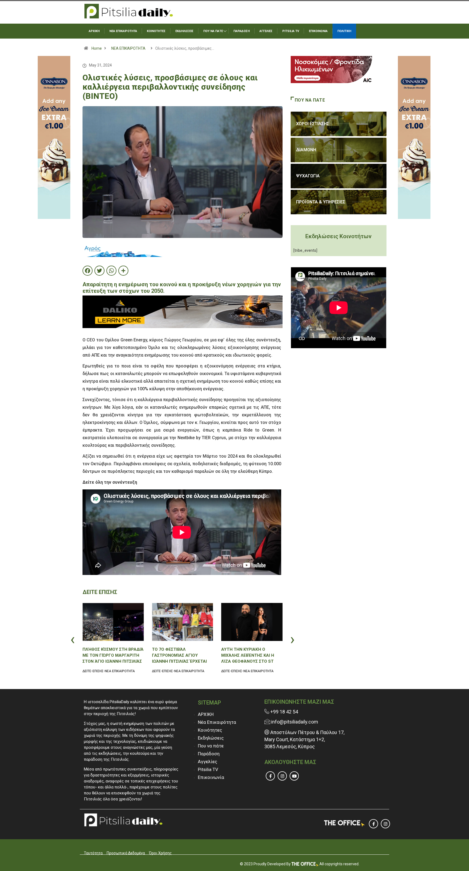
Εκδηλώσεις (211, 738)
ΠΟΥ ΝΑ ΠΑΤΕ (213, 31)
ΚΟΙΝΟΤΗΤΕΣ (156, 31)
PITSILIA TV (290, 31)
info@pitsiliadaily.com (294, 722)
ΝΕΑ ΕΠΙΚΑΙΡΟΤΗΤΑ (123, 31)
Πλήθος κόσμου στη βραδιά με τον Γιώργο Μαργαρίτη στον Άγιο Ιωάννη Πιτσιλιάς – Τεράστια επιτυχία (113, 655)
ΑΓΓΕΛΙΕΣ (265, 31)
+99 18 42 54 (283, 712)
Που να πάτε (211, 746)
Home (96, 48)
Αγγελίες (207, 761)
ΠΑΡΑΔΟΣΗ (241, 31)
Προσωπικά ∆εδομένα (126, 853)
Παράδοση (209, 753)
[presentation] (84, 639)
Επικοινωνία (211, 777)
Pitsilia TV (208, 769)
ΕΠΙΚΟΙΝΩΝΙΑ (318, 31)
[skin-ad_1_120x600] (54, 137)
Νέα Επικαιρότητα (217, 722)
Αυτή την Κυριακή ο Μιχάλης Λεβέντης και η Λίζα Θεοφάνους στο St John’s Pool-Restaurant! (250, 655)
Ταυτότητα (93, 853)
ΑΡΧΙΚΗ (94, 31)
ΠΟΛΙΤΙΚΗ (344, 31)
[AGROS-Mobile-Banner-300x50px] (123, 250)
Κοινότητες (210, 730)
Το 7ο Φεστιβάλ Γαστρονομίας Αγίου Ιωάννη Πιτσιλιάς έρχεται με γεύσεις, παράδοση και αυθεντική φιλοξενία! (180, 655)
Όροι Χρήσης (160, 853)
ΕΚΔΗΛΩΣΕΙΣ (184, 31)
